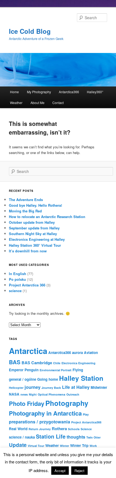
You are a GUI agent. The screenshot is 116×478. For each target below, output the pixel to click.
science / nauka (22, 437)
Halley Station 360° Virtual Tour (35, 245)
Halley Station (81, 378)
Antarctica (28, 350)
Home (14, 91)
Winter (64, 446)
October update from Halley (32, 222)
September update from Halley (34, 227)
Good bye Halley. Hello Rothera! (35, 205)
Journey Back (51, 388)
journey (32, 387)
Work (93, 446)
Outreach (72, 394)
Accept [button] (60, 470)
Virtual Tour (36, 446)
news (24, 394)
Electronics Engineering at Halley (37, 239)
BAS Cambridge (37, 363)
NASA (14, 394)
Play (86, 414)
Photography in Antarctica (45, 413)
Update (18, 445)
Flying (78, 369)
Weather (16, 102)
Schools (74, 429)
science (15, 290)
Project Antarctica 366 (27, 285)
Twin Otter (93, 437)
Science (86, 429)
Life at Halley (76, 387)
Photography (66, 403)
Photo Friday (26, 403)
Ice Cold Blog (30, 31)
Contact (58, 102)
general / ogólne (22, 379)
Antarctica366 (69, 91)
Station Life (51, 436)
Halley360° (95, 91)
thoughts (76, 437)
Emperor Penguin (24, 369)
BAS (15, 362)
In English (17, 273)
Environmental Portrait (55, 370)
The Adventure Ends (26, 199)
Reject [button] (79, 470)
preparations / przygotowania (39, 422)
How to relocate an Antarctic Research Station (47, 216)
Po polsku (17, 279)
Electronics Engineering (78, 363)
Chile (56, 363)
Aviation (91, 352)
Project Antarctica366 (86, 422)
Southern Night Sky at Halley (33, 233)
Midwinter (99, 387)
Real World (18, 428)
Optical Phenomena (51, 394)
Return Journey (40, 429)
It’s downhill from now (28, 250)
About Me (37, 102)
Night (33, 394)
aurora (77, 352)
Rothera (59, 429)
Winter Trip (79, 445)
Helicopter (16, 388)
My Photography (39, 91)
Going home (47, 379)
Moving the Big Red (25, 210)
